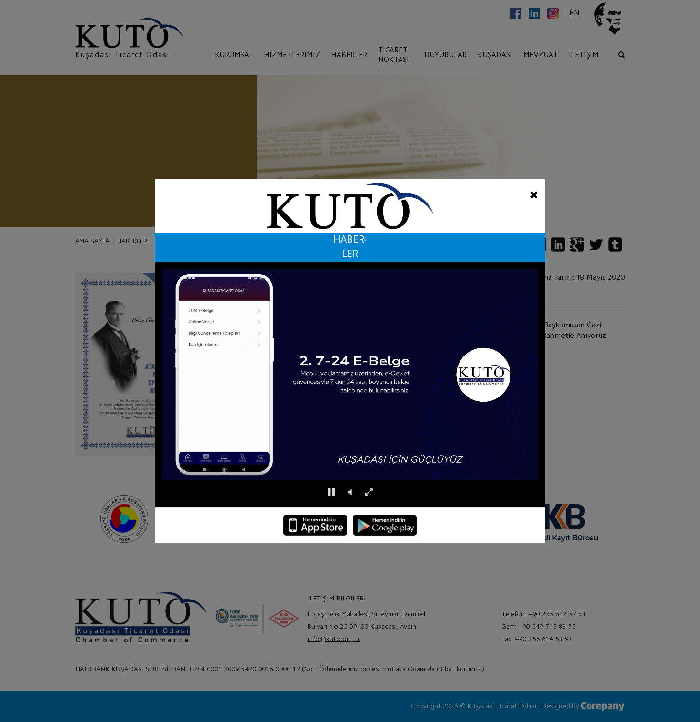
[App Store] (315, 525)
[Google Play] (385, 525)
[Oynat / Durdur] (331, 492)
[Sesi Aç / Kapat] (350, 492)
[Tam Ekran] (369, 492)
